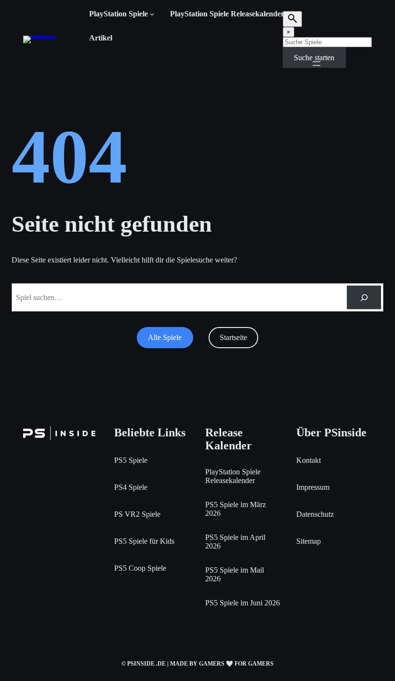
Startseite (233, 337)
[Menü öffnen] (316, 63)
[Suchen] (364, 297)
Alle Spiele (165, 337)
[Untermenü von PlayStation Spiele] (152, 14)
